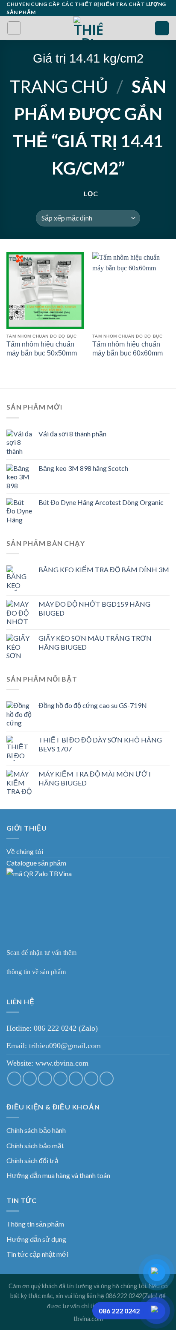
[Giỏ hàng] (162, 28)
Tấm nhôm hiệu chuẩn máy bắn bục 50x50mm (41, 349)
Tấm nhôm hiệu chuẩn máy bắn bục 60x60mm (127, 349)
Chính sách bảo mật (35, 1145)
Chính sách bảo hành (36, 1130)
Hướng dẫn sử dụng (36, 1239)
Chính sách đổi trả (32, 1160)
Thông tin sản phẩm (35, 1224)
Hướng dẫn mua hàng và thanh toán (58, 1175)
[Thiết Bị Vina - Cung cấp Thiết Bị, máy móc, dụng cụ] (88, 28)
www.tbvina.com (61, 1063)
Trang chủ (59, 86)
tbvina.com (88, 1318)
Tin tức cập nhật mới (37, 1254)
